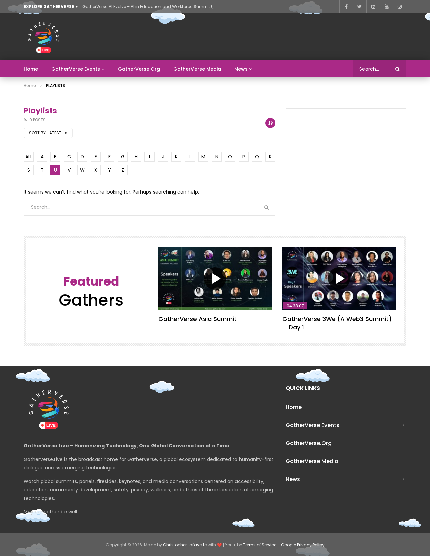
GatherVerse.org (139, 69)
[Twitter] (359, 6)
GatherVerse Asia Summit (197, 319)
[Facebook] (346, 6)
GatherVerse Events (75, 69)
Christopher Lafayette (185, 545)
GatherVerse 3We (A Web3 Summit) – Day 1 (337, 323)
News (241, 69)
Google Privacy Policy (303, 545)
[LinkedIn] (373, 6)
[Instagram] (399, 6)
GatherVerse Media (197, 69)
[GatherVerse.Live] (44, 37)
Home (31, 69)
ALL (28, 156)
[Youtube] (386, 6)
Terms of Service (259, 545)
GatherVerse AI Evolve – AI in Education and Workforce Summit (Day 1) (149, 6)
